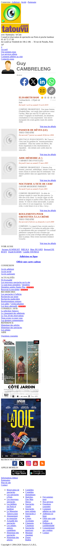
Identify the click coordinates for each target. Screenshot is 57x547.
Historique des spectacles (11, 327)
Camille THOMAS (31, 252)
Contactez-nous (7, 59)
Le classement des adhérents (13, 313)
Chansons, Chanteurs (29, 524)
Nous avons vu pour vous (12, 318)
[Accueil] (11, 22)
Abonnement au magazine (12, 517)
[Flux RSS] (41, 465)
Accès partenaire (8, 274)
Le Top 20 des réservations (12, 316)
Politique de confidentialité (48, 524)
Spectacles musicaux (29, 529)
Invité (23, 2)
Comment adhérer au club (12, 56)
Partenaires (5, 480)
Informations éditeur (9, 478)
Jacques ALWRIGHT (11, 249)
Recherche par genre (9, 296)
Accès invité (6, 271)
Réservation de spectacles (13, 491)
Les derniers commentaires (12, 320)
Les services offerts (9, 54)
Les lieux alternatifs (9, 306)
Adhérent (16, 2)
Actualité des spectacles (12, 522)
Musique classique (29, 534)
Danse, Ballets (28, 538)
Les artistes (5, 330)
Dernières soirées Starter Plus (13, 287)
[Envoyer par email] (42, 91)
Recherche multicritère (10, 299)
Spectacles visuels (29, 505)
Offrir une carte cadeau (28, 261)
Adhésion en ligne (28, 256)
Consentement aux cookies (48, 529)
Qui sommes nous (8, 52)
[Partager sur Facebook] (24, 82)
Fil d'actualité (6, 280)
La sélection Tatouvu (10, 311)
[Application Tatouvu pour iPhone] (19, 475)
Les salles (5, 304)
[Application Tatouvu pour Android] (38, 475)
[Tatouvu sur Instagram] (28, 465)
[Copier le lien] (51, 91)
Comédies (29, 490)
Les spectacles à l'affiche (11, 294)
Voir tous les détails (48, 126)
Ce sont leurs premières (11, 285)
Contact (4, 485)
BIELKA (25, 249)
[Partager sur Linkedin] (42, 82)
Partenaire (32, 2)
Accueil (4, 49)
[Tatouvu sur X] (21, 465)
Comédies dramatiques (30, 493)
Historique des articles (10, 325)
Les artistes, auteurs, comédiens (12, 527)
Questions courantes (9, 336)
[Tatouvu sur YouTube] (35, 465)
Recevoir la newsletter (10, 289)
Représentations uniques (11, 301)
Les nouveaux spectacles (13, 500)
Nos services (48, 502)
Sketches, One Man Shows (29, 499)
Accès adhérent (7, 269)
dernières (26, 285)
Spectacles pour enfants (30, 510)
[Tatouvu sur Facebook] (14, 465)
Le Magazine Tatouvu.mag (12, 512)
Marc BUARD (36, 249)
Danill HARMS (15, 252)
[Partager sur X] (33, 82)
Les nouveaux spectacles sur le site (15, 282)
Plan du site (6, 482)
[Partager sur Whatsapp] (51, 82)
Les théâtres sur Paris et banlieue (12, 506)
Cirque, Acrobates (29, 519)
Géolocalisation (17, 304)
